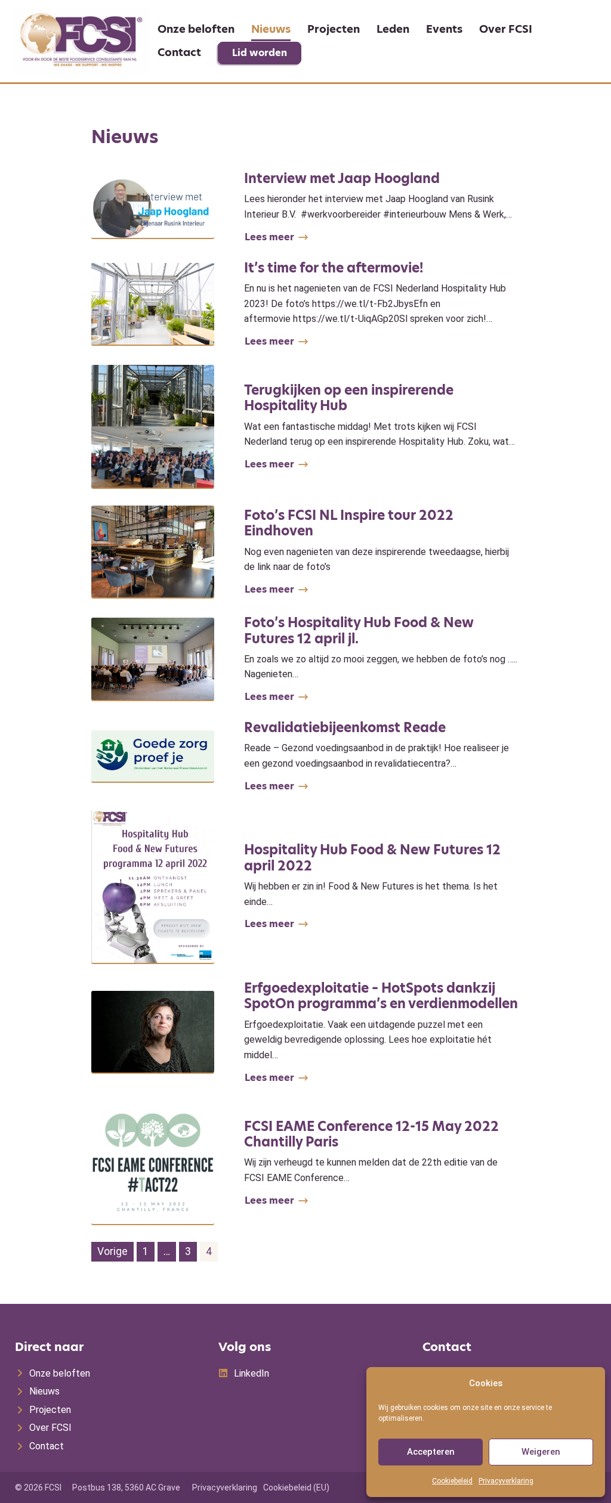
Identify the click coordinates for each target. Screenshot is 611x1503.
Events (444, 28)
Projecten (333, 28)
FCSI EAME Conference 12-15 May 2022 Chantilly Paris (371, 1134)
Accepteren (431, 1451)
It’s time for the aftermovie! (333, 268)
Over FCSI (505, 28)
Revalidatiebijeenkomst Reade (345, 727)
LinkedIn (251, 1373)
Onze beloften (196, 28)
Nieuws (271, 28)
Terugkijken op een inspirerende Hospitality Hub (348, 398)
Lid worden (259, 53)
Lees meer (269, 237)
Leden (393, 28)
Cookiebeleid (452, 1481)
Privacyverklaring (506, 1481)
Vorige (112, 1251)
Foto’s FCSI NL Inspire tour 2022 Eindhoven (348, 523)
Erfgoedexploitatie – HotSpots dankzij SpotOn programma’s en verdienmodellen (381, 996)
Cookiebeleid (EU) (296, 1487)
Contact (179, 52)
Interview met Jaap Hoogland (342, 178)
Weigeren (540, 1451)
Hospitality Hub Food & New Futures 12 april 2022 (372, 858)
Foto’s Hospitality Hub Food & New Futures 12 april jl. (359, 630)
